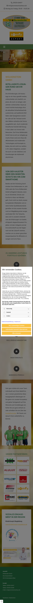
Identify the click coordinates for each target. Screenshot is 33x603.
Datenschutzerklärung (7, 321)
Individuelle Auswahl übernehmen (16, 329)
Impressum (17, 321)
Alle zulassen (16, 333)
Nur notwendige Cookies (16, 325)
